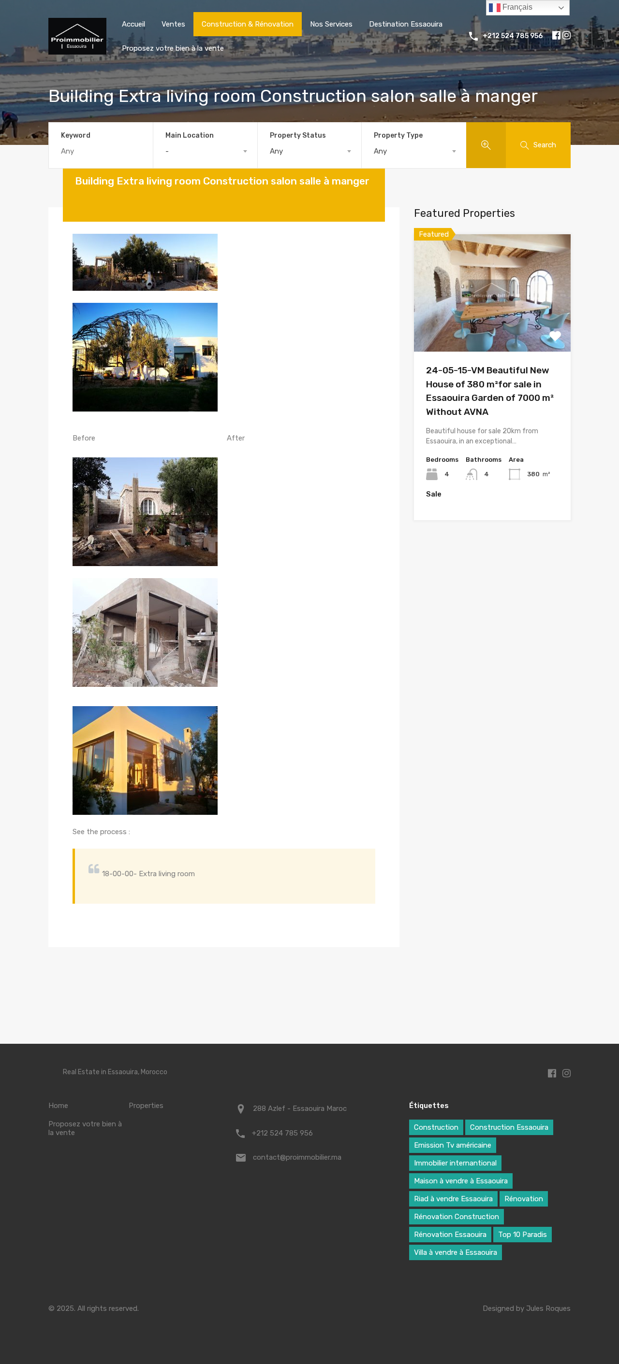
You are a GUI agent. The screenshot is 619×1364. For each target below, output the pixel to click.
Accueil (133, 24)
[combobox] (205, 151)
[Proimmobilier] (77, 50)
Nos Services (331, 24)
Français (516, 7)
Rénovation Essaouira (450, 1234)
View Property (492, 328)
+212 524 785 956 (513, 36)
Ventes (173, 24)
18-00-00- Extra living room (148, 873)
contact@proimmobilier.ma (297, 1157)
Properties (146, 1105)
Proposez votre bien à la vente (173, 48)
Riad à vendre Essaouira (453, 1198)
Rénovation (523, 1198)
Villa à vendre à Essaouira (455, 1252)
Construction (436, 1127)
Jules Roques (548, 1308)
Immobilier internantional (455, 1163)
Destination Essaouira (405, 24)
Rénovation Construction (456, 1216)
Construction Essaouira (509, 1127)
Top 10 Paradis (522, 1234)
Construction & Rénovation (248, 24)
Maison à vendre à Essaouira (461, 1181)
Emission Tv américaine (452, 1145)
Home (58, 1105)
